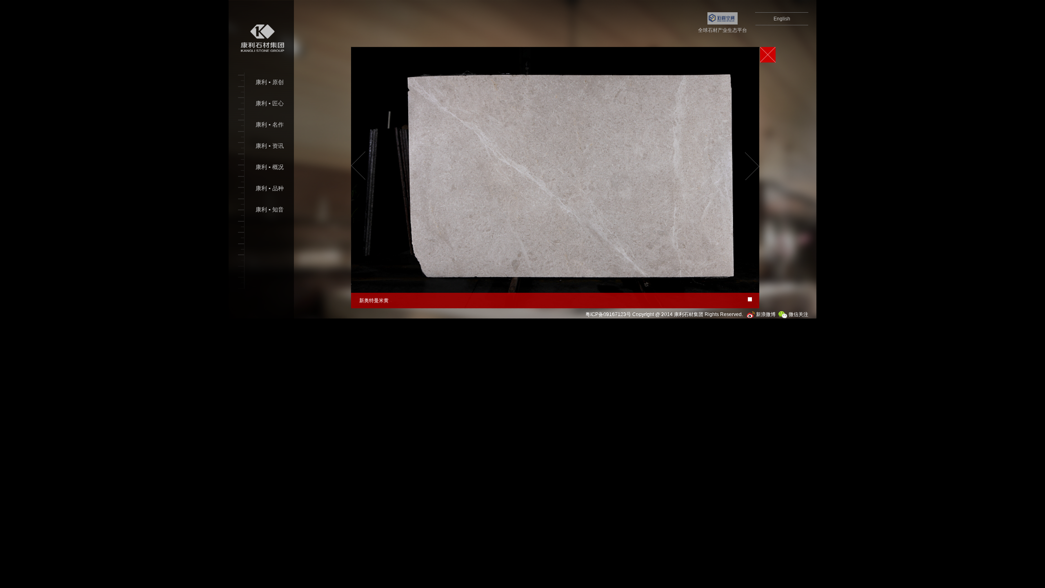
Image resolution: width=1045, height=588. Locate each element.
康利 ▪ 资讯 (270, 146)
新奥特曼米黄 (374, 300)
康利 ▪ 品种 (270, 188)
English (782, 19)
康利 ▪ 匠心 (270, 103)
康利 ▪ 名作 (270, 125)
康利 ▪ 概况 (270, 167)
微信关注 (797, 314)
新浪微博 (765, 314)
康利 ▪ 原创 (270, 82)
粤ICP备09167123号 (608, 314)
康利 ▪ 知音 (270, 210)
